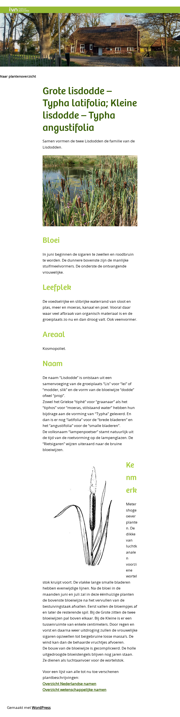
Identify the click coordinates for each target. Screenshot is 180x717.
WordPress (41, 707)
